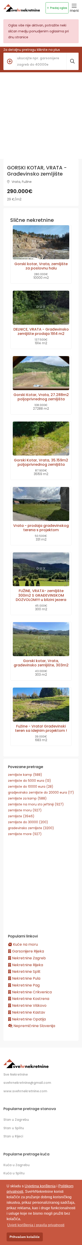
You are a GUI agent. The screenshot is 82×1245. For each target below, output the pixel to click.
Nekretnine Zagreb (28, 958)
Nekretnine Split (26, 971)
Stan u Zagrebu (16, 1119)
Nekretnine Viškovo (28, 1005)
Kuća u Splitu (14, 1173)
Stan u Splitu (13, 1128)
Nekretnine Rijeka (27, 965)
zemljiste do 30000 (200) (28, 822)
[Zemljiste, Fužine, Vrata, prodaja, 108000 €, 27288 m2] (41, 373)
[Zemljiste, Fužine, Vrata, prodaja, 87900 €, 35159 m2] (41, 439)
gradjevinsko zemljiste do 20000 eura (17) (41, 792)
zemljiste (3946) (21, 816)
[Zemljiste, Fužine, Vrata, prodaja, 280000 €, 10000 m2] (41, 242)
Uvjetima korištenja (40, 1186)
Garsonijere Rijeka (27, 951)
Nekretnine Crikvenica (31, 992)
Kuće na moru (25, 944)
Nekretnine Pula (25, 978)
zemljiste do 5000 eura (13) (29, 780)
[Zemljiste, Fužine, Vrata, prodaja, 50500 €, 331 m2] (41, 504)
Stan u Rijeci (13, 1136)
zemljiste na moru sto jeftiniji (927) (36, 804)
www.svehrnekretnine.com (25, 1091)
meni (74, 10)
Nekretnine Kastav (28, 1012)
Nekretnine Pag (25, 985)
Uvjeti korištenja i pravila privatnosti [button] (35, 1225)
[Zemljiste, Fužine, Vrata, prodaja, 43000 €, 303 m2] (41, 639)
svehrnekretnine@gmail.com (27, 1082)
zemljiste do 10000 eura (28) (30, 786)
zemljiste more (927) (25, 834)
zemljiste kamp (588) (25, 774)
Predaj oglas (58, 8)
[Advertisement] (41, 116)
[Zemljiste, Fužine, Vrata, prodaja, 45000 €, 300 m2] (41, 569)
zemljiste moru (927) (25, 810)
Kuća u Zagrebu (16, 1165)
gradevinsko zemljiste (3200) (31, 828)
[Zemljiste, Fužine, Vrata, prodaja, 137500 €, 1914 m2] (41, 308)
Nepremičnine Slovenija (34, 1025)
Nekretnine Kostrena (30, 998)
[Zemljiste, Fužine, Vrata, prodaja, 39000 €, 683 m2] (41, 705)
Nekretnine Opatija (28, 1019)
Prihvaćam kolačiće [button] (25, 1237)
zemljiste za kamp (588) (27, 798)
